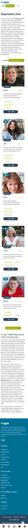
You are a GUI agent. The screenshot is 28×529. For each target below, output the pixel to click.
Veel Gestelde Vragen (6, 485)
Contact (3, 487)
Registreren (4, 498)
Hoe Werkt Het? (5, 477)
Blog (2, 467)
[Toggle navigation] (18, 5)
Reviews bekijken (5, 462)
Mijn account (10, 5)
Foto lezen (3, 459)
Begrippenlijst (4, 480)
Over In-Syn (4, 475)
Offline (9, 111)
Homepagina (4, 449)
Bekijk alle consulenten (15, 60)
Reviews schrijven (5, 464)
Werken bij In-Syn (5, 482)
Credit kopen (4, 505)
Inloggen (3, 495)
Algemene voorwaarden (19, 517)
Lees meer (19, 90)
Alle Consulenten (5, 452)
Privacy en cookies (7, 517)
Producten (3, 508)
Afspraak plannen (5, 457)
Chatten (3, 454)
